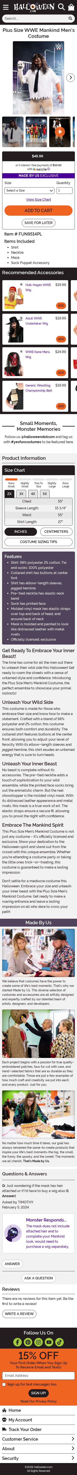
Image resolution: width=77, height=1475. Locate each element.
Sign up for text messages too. (32, 1384)
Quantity (63, 183)
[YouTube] (49, 1342)
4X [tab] (33, 494)
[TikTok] (59, 1342)
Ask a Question (38, 1278)
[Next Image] (70, 77)
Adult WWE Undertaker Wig (36, 321)
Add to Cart (38, 210)
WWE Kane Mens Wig (37, 354)
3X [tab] (21, 494)
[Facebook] (17, 1342)
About (8, 1448)
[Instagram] (38, 1342)
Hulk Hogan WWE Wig (38, 287)
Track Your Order (25, 1429)
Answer (12, 1264)
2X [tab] (9, 494)
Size (7, 183)
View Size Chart (38, 200)
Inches (20, 532)
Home (15, 1410)
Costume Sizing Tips (38, 542)
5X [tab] (45, 494)
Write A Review (19, 1314)
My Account (20, 1419)
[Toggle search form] (61, 7)
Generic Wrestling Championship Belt (38, 388)
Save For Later (39, 223)
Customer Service (20, 1439)
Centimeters (56, 532)
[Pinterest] (28, 1342)
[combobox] (34, 19)
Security (10, 1458)
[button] (71, 7)
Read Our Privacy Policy (39, 1401)
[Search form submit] (70, 19)
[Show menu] (6, 7)
